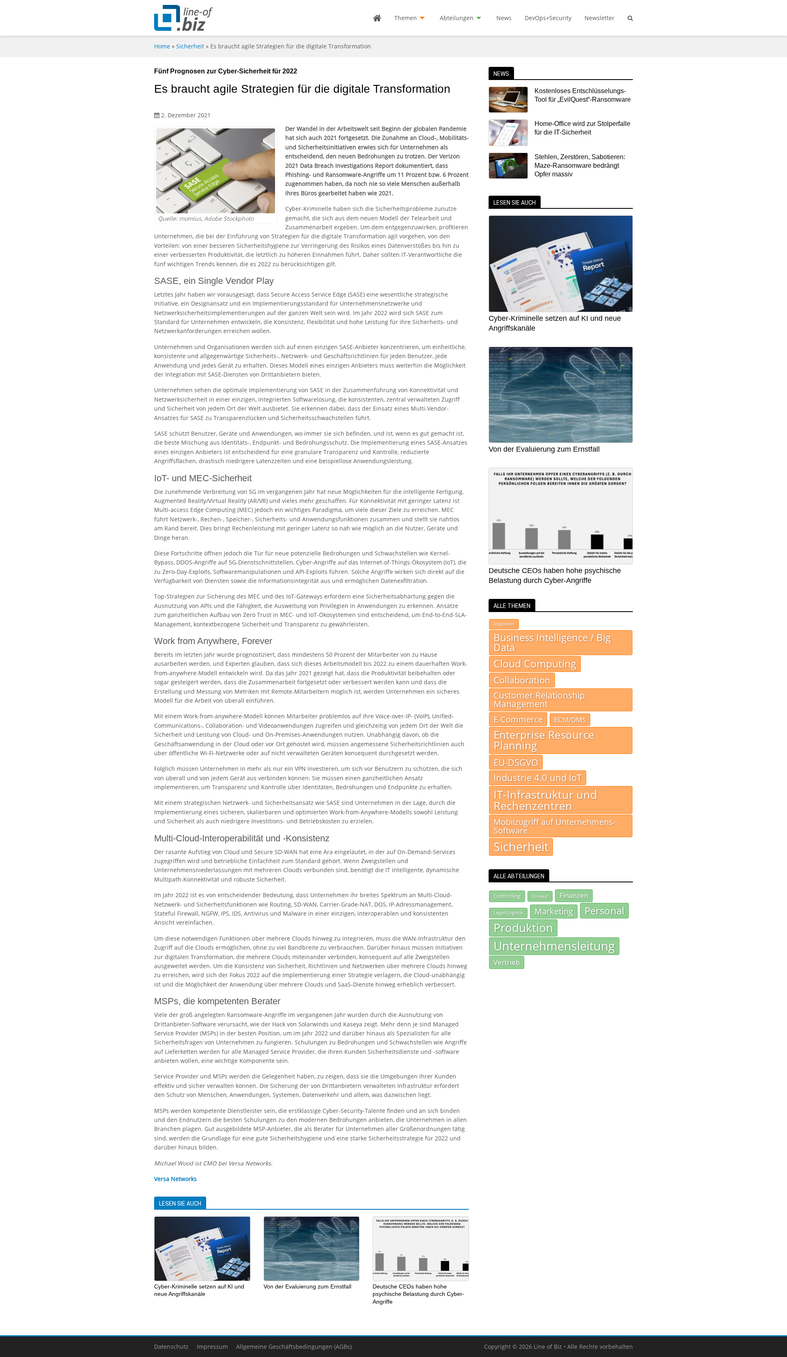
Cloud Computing (535, 663)
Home (162, 46)
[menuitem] (377, 18)
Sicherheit (190, 46)
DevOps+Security (548, 18)
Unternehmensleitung (554, 946)
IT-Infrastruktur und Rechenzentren (545, 800)
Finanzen (574, 895)
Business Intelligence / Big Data (552, 642)
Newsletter (599, 18)
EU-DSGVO (516, 762)
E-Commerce (518, 719)
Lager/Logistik (508, 913)
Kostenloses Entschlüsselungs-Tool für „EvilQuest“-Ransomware (583, 95)
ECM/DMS (570, 719)
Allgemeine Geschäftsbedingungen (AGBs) (294, 1346)
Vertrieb (507, 962)
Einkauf (540, 896)
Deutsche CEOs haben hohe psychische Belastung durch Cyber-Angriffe (418, 1294)
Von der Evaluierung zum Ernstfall (307, 1286)
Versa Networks (175, 1179)
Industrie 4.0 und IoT (538, 777)
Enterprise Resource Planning (544, 740)
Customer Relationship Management (539, 700)
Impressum (212, 1346)
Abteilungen (456, 18)
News (504, 18)
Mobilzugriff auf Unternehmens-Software (554, 826)
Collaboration (522, 680)
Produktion (523, 927)
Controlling (507, 896)
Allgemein (504, 624)
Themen (405, 18)
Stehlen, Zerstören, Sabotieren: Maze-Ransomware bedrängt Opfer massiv (580, 165)
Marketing (554, 911)
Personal (604, 910)
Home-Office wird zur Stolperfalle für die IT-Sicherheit (582, 128)
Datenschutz (171, 1346)
